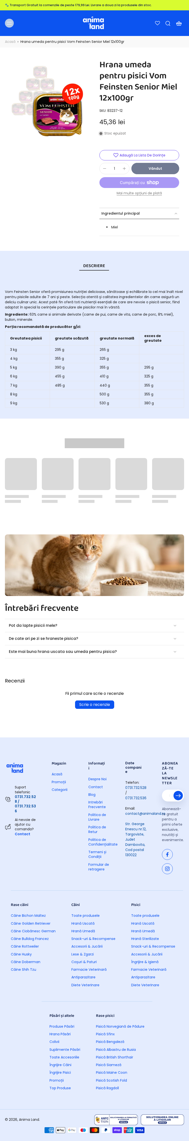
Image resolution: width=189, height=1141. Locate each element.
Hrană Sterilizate (145, 939)
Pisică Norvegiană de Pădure (120, 1026)
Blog (91, 794)
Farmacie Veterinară (89, 969)
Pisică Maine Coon (111, 1072)
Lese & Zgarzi (82, 954)
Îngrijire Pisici (60, 1072)
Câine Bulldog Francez (30, 939)
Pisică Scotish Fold (111, 1080)
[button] (155, 168)
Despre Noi (97, 779)
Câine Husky (21, 954)
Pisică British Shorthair (114, 1057)
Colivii (54, 1041)
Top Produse (60, 1088)
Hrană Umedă (83, 931)
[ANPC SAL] (116, 1119)
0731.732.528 (135, 787)
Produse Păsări (61, 1026)
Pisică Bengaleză (110, 1041)
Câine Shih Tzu (23, 969)
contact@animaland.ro (145, 813)
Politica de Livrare (97, 817)
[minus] (105, 168)
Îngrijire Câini (60, 1065)
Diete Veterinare (85, 985)
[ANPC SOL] (162, 1119)
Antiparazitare (83, 977)
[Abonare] (178, 795)
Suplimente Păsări (64, 1049)
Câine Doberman (25, 962)
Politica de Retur (97, 829)
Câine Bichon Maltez (28, 915)
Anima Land (29, 1119)
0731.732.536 (135, 798)
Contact (22, 834)
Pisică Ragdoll (107, 1088)
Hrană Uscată (82, 923)
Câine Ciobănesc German (33, 931)
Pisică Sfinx (105, 1034)
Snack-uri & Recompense (93, 939)
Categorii (59, 789)
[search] (167, 23)
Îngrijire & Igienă (144, 962)
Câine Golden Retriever (30, 923)
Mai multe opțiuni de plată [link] (139, 193)
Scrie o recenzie (94, 704)
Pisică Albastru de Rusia (116, 1049)
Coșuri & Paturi (84, 962)
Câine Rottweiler (25, 946)
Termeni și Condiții (97, 854)
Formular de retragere (98, 867)
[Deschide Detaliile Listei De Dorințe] (157, 23)
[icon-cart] (178, 23)
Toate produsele (85, 915)
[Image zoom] (47, 101)
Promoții (59, 782)
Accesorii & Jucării (87, 946)
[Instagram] (167, 868)
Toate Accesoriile (64, 1057)
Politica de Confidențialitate (99, 842)
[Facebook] (167, 854)
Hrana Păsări (60, 1034)
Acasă (10, 41)
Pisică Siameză (108, 1065)
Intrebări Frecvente (97, 804)
